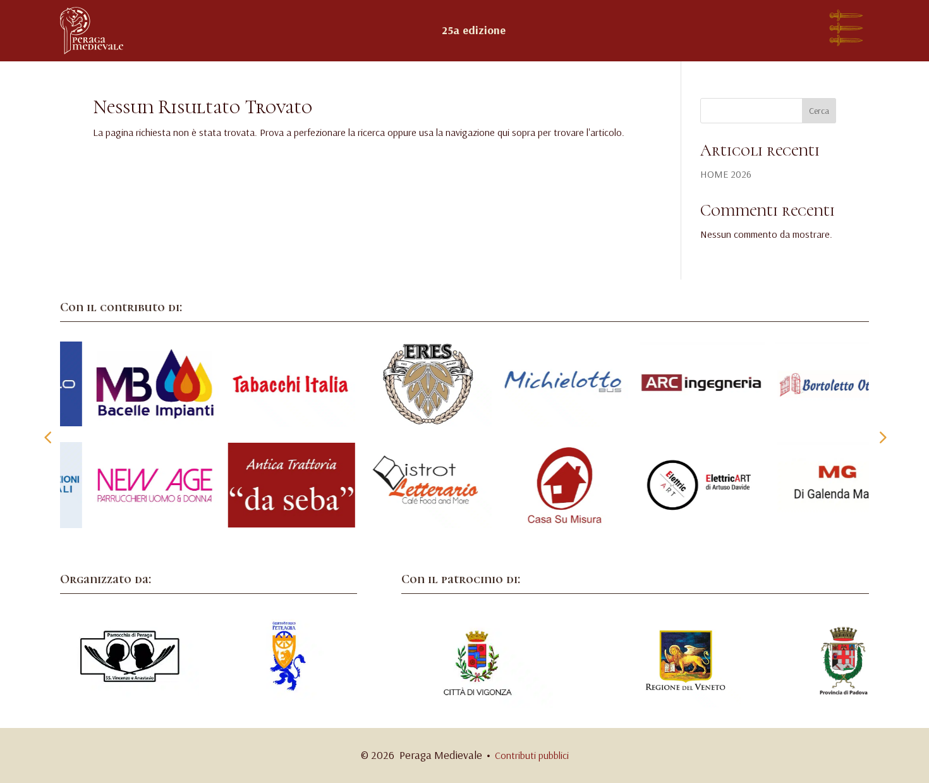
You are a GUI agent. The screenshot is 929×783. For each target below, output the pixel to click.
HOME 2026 (725, 174)
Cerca (819, 110)
